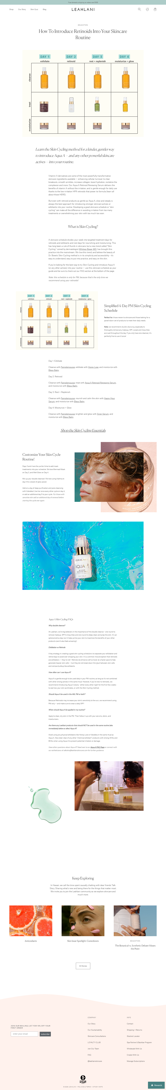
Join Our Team (93, 1048)
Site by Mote (98, 1087)
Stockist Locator (133, 1036)
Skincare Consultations (97, 1036)
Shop (11, 9)
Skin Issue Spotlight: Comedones (83, 940)
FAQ (89, 1055)
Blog (44, 9)
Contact (130, 1024)
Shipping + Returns (134, 1030)
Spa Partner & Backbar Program (139, 1042)
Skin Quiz (34, 9)
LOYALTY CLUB (94, 1042)
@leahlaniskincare (95, 1061)
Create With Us (133, 1055)
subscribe (45, 1034)
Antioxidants (31, 940)
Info (129, 1017)
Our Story (22, 9)
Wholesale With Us (134, 1048)
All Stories (83, 966)
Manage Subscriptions (136, 1061)
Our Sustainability (95, 1030)
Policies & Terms (84, 1087)
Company (92, 1017)
